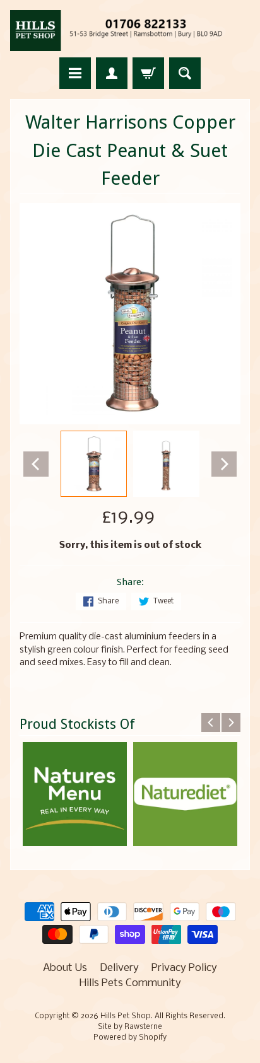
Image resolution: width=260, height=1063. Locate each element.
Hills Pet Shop (125, 1016)
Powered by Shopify (130, 1038)
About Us (65, 968)
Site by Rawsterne (130, 1027)
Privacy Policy (184, 968)
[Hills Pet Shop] (130, 30)
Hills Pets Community (130, 983)
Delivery (119, 968)
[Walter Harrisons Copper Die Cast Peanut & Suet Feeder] (94, 464)
